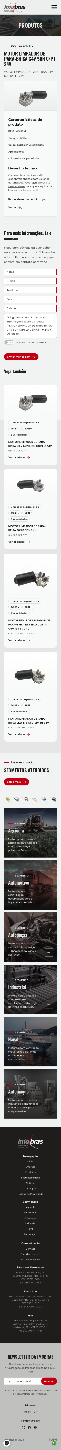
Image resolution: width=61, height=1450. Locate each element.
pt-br (27, 1411)
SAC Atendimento (30, 1259)
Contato (30, 1248)
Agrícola (30, 1207)
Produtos (30, 1172)
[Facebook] (29, 1427)
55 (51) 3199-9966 (30, 1282)
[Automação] (53, 799)
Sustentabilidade (30, 1177)
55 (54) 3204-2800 (30, 1306)
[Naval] (44, 799)
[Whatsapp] (23, 1427)
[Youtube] (35, 1427)
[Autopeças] (26, 799)
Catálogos (30, 1188)
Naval (31, 1228)
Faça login (31, 182)
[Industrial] (35, 799)
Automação (30, 1234)
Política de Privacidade (30, 1193)
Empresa (30, 1166)
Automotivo (30, 1212)
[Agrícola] (7, 799)
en (35, 1411)
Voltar (12, 207)
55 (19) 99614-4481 (30, 1330)
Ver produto (16, 457)
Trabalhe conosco (30, 1254)
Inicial (30, 1161)
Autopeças (30, 1217)
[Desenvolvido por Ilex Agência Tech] (53, 1439)
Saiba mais (14, 782)
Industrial (30, 1223)
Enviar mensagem (18, 357)
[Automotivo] (16, 799)
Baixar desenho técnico (24, 199)
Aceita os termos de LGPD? (31, 342)
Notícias (30, 1183)
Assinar (49, 1381)
